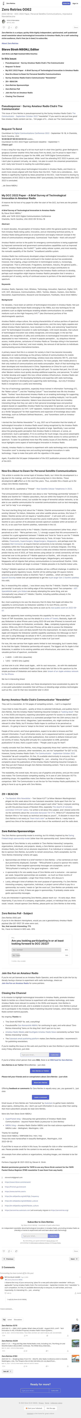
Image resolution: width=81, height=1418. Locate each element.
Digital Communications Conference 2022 (31, 133)
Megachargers (40, 541)
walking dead (67, 712)
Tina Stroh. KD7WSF (30, 1333)
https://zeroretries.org (59, 1210)
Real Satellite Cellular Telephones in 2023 (54, 489)
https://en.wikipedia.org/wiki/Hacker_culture (22, 1206)
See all (6, 1371)
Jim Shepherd (57, 1333)
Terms (47, 1403)
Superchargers (26, 541)
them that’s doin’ (37, 818)
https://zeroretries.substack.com (17, 1210)
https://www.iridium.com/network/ (18, 1182)
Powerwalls (14, 541)
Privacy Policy (56, 1243)
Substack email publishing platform (24, 1039)
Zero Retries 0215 (9, 1325)
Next (73, 1259)
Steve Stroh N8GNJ (13, 20)
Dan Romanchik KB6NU (28, 1025)
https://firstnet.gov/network (15, 1187)
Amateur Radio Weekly (15, 1032)
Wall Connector (16, 544)
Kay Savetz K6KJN (43, 1333)
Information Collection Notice (40, 1243)
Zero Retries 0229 (10, 1341)
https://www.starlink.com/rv (15, 1191)
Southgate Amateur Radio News (42, 1032)
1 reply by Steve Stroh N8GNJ (16, 1299)
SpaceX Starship (9, 578)
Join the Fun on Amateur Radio (15, 983)
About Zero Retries (10, 43)
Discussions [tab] (18, 1320)
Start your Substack (35, 1408)
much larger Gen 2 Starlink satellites (63, 578)
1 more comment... (6, 1309)
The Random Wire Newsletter (17, 798)
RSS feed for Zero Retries (61, 1060)
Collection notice (56, 1403)
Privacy (41, 1403)
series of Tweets (51, 618)
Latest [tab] (9, 1320)
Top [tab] (4, 1320)
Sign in (75, 3)
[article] (40, 1330)
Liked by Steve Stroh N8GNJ (14, 1279)
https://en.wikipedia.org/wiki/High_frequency (22, 1196)
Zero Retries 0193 (9, 1356)
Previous (9, 1259)
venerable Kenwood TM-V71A (42, 813)
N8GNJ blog (10, 1125)
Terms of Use (51, 1241)
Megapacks (52, 541)
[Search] (77, 1319)
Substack (49, 1103)
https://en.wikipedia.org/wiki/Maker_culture (21, 1201)
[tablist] (12, 1319)
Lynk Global (22, 591)
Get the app (51, 1408)
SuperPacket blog (12, 1119)
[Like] (4, 27)
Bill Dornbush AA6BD (12, 1277)
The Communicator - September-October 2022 (55, 753)
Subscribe (66, 3)
